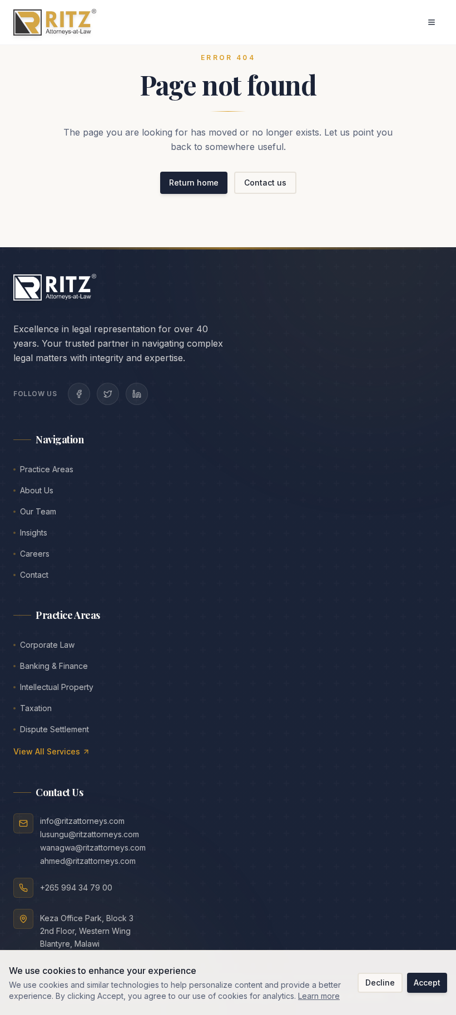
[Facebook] (79, 394)
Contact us (265, 182)
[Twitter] (108, 394)
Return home (194, 182)
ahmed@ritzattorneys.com (88, 861)
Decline (380, 982)
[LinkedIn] (137, 394)
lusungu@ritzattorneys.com (89, 834)
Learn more (319, 996)
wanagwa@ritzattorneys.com (93, 847)
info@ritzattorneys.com (82, 821)
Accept (427, 982)
